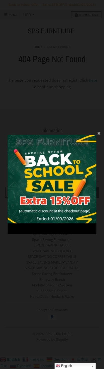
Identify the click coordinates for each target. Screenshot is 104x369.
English (66, 366)
